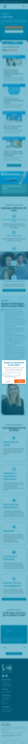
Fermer (8, 381)
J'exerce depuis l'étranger (10, 377)
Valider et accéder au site (20, 381)
